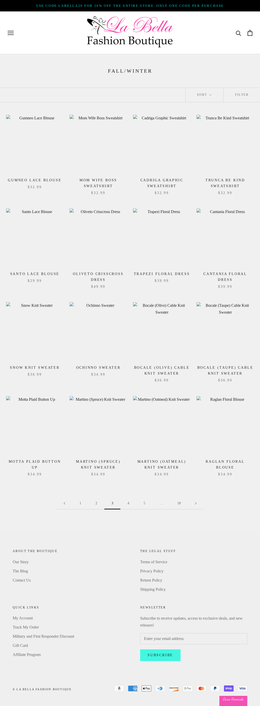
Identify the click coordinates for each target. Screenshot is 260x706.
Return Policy (151, 580)
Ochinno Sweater (98, 368)
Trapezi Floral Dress (162, 274)
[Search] (238, 33)
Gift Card (20, 645)
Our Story (21, 562)
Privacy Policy (152, 571)
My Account (23, 618)
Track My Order (26, 627)
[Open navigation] (11, 32)
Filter (242, 95)
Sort (202, 95)
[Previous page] (64, 503)
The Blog (20, 571)
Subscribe (160, 655)
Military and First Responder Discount (43, 636)
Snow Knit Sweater (35, 368)
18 (179, 503)
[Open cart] (250, 33)
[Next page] (196, 503)
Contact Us (22, 580)
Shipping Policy (153, 589)
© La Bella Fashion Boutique (42, 689)
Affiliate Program (27, 654)
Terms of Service (153, 562)
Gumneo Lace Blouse (34, 180)
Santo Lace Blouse (35, 274)
